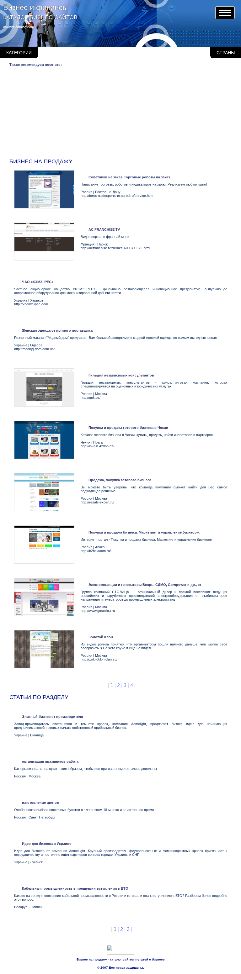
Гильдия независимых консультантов (121, 375)
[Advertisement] (121, 114)
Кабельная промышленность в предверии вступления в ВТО (75, 888)
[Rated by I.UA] (120, 953)
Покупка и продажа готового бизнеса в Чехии (128, 427)
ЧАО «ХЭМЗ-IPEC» (37, 282)
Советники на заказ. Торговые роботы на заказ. (129, 177)
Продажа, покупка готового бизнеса (119, 480)
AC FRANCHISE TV (104, 229)
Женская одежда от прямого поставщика (57, 330)
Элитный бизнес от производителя (52, 717)
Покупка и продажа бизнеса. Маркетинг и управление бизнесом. (144, 532)
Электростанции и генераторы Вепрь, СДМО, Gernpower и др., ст (144, 585)
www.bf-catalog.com (18, 27)
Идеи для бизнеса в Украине (46, 843)
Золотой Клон (100, 637)
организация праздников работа (50, 761)
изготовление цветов (40, 802)
